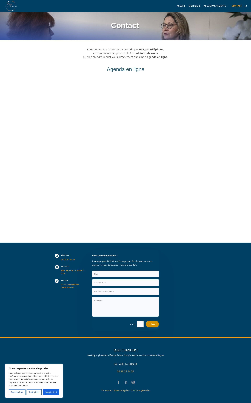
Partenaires (106, 390)
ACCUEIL (181, 6)
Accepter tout (51, 392)
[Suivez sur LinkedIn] (124, 380)
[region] (34, 381)
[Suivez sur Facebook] (116, 380)
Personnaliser (17, 392)
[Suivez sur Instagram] (131, 380)
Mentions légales (121, 390)
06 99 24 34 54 (125, 371)
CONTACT (237, 6)
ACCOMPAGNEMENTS (215, 6)
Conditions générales (140, 390)
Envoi (153, 324)
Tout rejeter (34, 392)
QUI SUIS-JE (194, 6)
